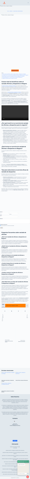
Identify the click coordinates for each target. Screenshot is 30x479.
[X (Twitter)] (11, 311)
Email (1, 215)
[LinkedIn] (25, 311)
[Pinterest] (18, 311)
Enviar (2, 227)
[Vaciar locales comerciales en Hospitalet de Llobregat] (8, 375)
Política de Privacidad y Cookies (15, 446)
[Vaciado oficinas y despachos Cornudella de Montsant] (8, 386)
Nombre (1, 214)
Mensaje (1, 218)
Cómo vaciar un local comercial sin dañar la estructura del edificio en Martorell (15, 474)
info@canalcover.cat (15, 424)
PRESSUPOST (15, 70)
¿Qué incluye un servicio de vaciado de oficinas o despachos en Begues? (13, 76)
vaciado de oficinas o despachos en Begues (9, 85)
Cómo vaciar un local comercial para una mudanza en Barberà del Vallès (15, 461)
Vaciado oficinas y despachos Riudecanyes (22, 380)
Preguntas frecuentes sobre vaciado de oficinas (9, 78)
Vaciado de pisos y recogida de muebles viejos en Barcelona (15, 450)
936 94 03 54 (15, 423)
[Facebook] (5, 311)
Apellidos (10, 214)
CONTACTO (15, 440)
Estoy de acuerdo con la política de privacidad (7, 225)
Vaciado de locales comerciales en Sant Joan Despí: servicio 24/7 (15, 463)
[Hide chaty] (27, 477)
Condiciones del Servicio (3, 224)
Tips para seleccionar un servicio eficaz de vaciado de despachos (12, 77)
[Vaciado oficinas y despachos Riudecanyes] (22, 375)
